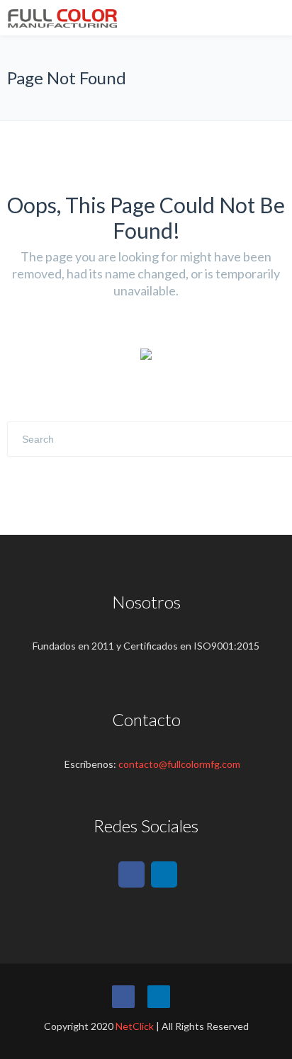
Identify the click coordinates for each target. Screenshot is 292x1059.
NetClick (135, 1026)
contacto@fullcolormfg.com (179, 764)
